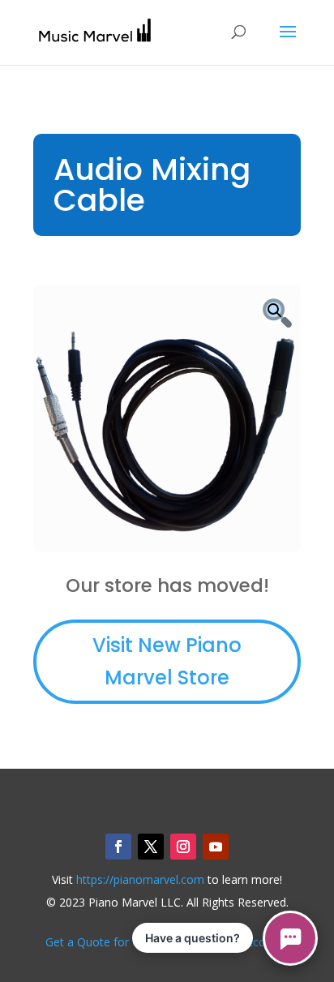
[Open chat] (290, 938)
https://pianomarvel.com (140, 879)
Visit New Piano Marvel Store (167, 662)
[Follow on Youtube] (216, 847)
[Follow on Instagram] (183, 847)
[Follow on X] (151, 847)
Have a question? (192, 938)
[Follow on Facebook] (118, 847)
